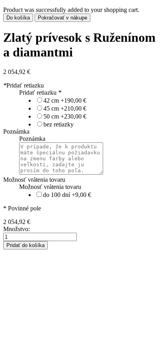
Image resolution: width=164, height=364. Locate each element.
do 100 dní (67, 194)
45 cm (64, 108)
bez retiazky (58, 124)
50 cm (64, 116)
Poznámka (16, 131)
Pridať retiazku (23, 85)
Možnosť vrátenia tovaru (34, 179)
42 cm (64, 100)
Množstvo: (16, 229)
